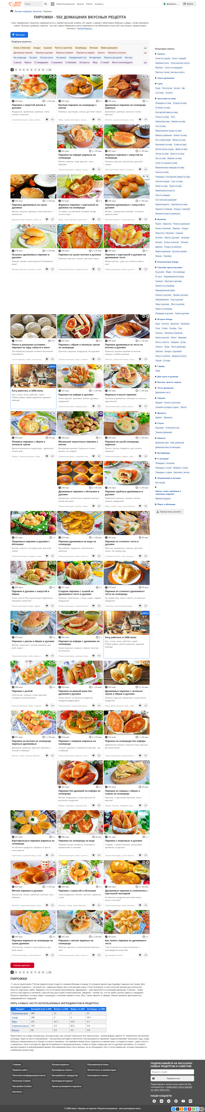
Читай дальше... (85, 28)
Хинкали (159, 333)
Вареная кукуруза (163, 499)
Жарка (168, 272)
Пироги (158, 224)
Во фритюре (95, 57)
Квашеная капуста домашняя (167, 214)
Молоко (15, 1030)
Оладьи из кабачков (172, 247)
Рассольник (167, 88)
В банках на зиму (162, 108)
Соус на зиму (177, 181)
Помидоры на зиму (163, 103)
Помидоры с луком (163, 468)
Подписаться (173, 1078)
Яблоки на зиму (179, 140)
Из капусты (84, 62)
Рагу (180, 328)
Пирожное (168, 418)
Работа (89, 4)
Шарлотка (167, 224)
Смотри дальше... (22, 965)
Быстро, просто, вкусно (169, 382)
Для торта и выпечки (167, 376)
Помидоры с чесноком (164, 463)
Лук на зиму (160, 158)
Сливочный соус (172, 428)
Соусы (160, 423)
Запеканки (185, 324)
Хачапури (185, 238)
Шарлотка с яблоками (164, 233)
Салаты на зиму (162, 117)
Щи (183, 88)
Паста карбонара (178, 347)
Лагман (158, 361)
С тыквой (105, 62)
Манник (158, 256)
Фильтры (20, 35)
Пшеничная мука (20, 1013)
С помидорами (41, 62)
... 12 (48, 70)
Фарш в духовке (162, 304)
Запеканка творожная (173, 333)
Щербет (158, 418)
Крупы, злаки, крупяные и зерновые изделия (168, 492)
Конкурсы (99, 4)
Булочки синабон (179, 251)
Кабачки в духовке (163, 295)
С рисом (17, 62)
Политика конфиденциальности (28, 1075)
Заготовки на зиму (166, 98)
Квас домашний (177, 443)
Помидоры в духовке (164, 313)
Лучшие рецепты (60, 1064)
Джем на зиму (181, 149)
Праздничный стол (77, 57)
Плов (157, 328)
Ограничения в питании (169, 478)
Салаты (161, 54)
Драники (158, 247)
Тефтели (159, 351)
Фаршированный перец (165, 290)
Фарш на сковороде (163, 309)
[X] (177, 1109)
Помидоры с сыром (163, 472)
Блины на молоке (171, 242)
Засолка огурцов (162, 181)
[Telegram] (197, 1109)
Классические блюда (167, 262)
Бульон (177, 88)
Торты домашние (165, 78)
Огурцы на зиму (180, 103)
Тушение (159, 281)
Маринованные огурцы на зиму (168, 131)
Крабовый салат (162, 63)
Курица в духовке (180, 295)
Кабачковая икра (162, 122)
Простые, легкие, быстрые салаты (169, 72)
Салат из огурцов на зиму (166, 163)
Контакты (17, 1092)
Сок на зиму (160, 126)
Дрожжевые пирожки (23, 53)
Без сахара (160, 483)
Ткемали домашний (163, 432)
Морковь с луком (180, 468)
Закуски (161, 398)
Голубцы (172, 328)
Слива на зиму (180, 145)
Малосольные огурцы (164, 149)
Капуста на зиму (177, 154)
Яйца (95, 62)
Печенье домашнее (181, 224)
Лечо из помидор (162, 195)
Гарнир (161, 366)
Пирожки (176, 228)
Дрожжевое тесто (162, 392)
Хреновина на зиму (179, 204)
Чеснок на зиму (162, 154)
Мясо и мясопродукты (122, 62)
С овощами (163, 459)
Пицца (166, 347)
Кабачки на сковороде (164, 286)
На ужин (33, 57)
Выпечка (161, 219)
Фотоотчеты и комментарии (101, 1070)
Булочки (159, 238)
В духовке (159, 272)
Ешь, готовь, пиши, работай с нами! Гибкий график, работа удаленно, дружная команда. (31, 397)
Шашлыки (175, 324)
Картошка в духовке (173, 281)
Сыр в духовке (177, 300)
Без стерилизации (163, 140)
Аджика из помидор (163, 209)
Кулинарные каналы (98, 1075)
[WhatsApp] (193, 1109)
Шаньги (101, 53)
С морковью (56, 62)
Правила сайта (19, 1070)
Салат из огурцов (162, 58)
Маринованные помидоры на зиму (169, 168)
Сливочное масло (20, 1026)
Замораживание (162, 300)
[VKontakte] (173, 1109)
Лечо (173, 117)
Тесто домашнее (165, 388)
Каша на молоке (162, 338)
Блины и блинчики (163, 228)
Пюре (157, 371)
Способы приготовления (169, 267)
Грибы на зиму (161, 186)
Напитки (161, 438)
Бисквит (158, 242)
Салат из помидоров (173, 68)
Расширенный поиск (98, 1064)
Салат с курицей (179, 58)
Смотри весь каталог (170, 512)
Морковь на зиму (174, 158)
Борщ (157, 88)
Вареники (182, 338)
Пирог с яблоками (166, 504)
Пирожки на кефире (85, 53)
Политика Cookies (21, 1081)
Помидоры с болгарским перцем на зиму (172, 177)
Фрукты (28, 62)
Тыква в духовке (182, 313)
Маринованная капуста (165, 191)
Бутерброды (163, 453)
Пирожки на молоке (117, 53)
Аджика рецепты (162, 204)
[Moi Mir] (185, 1109)
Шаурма (158, 403)
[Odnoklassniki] (181, 1109)
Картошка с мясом (181, 472)
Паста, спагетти (162, 342)
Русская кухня (46, 57)
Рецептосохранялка (65, 4)
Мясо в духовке (177, 304)
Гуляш (183, 342)
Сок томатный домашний (165, 200)
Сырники (179, 233)
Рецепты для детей (113, 57)
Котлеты (165, 324)
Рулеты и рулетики (172, 403)
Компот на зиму (180, 135)
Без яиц (128, 57)
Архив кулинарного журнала (66, 1086)
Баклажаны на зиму (163, 145)
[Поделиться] (202, 1109)
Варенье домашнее (163, 135)
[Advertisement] (174, 27)
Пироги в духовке (171, 238)
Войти (190, 4)
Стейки (164, 328)
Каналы (80, 4)
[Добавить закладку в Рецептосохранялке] (46, 119)
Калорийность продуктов (65, 1075)
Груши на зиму (175, 186)
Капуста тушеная (162, 356)
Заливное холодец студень (167, 407)
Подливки (159, 428)
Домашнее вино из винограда (167, 447)
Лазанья (158, 347)
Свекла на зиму (162, 172)
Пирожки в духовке (44, 53)
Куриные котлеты (179, 356)
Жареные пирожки (64, 53)
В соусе (158, 277)
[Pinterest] (189, 1109)
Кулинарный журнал (62, 1081)
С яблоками (71, 62)
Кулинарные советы (62, 1070)
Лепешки (184, 242)
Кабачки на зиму (178, 122)
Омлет (174, 338)
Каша (157, 324)
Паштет (183, 407)
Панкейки (167, 256)
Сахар (15, 1017)
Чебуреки (175, 342)
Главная (16, 1064)
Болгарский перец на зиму (166, 112)
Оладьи (185, 228)
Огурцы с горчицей (182, 209)
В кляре (166, 361)
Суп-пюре (159, 93)
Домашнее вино (162, 443)
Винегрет (159, 68)
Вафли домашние (163, 251)
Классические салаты (180, 63)
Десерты (161, 413)
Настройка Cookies (22, 1086)
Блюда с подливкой (173, 351)
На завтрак (61, 57)
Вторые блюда (164, 319)
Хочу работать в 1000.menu (27, 390)
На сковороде (179, 272)
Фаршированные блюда (174, 277)
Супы (160, 83)
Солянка (169, 93)
